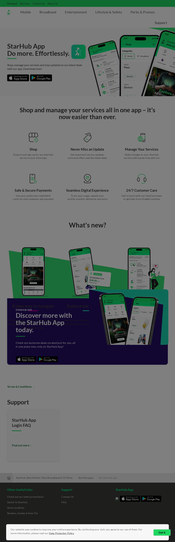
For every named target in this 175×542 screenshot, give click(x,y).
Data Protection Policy (61, 533)
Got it (162, 532)
